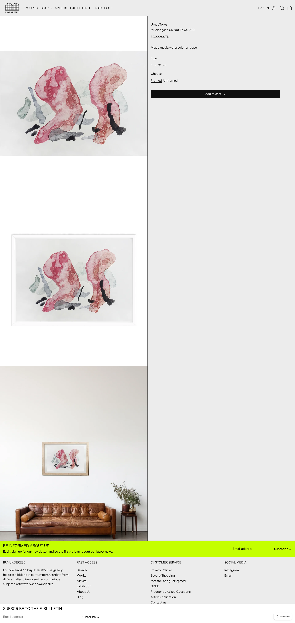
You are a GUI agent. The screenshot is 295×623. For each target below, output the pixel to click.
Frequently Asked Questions (171, 591)
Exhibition (84, 586)
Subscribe (281, 549)
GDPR (155, 586)
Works (81, 575)
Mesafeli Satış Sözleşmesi (168, 581)
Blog (80, 597)
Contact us (158, 602)
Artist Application (163, 597)
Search (82, 570)
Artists (81, 581)
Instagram (231, 570)
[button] (282, 8)
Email (228, 575)
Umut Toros (159, 24)
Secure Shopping (163, 575)
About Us (83, 591)
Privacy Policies (161, 570)
